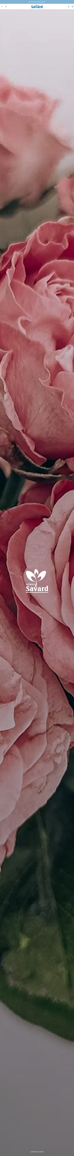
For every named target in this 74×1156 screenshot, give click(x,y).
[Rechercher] (6, 7)
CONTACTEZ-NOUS (37, 1152)
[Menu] (2, 6)
